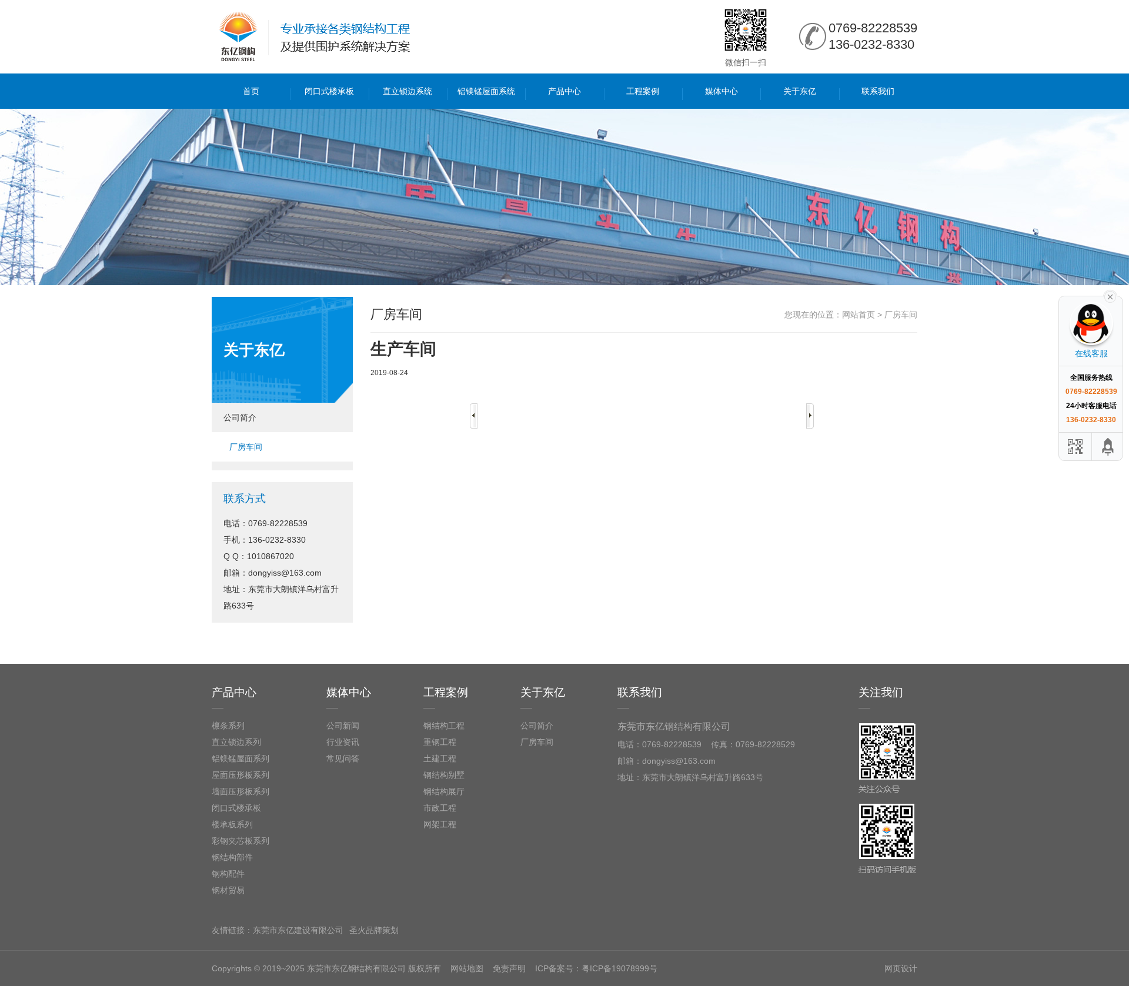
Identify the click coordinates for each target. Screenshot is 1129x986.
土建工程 (439, 758)
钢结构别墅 (444, 775)
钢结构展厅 (444, 791)
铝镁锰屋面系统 (486, 91)
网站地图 (466, 968)
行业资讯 (342, 742)
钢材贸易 (228, 890)
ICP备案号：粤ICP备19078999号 (596, 968)
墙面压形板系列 (240, 791)
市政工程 (439, 808)
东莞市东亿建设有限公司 (298, 930)
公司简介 (239, 417)
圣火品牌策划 (374, 930)
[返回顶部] (1108, 446)
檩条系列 (228, 725)
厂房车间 (245, 447)
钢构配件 (228, 873)
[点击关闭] (1110, 296)
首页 (251, 91)
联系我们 (877, 91)
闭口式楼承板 (329, 91)
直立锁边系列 (236, 742)
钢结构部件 (232, 857)
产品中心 (564, 91)
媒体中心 (721, 91)
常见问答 (342, 758)
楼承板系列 (232, 824)
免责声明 (509, 968)
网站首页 (858, 314)
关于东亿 (799, 91)
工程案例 (642, 91)
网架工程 (439, 824)
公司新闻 (342, 725)
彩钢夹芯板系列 (240, 840)
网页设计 (900, 968)
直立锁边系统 (407, 91)
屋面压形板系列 (240, 775)
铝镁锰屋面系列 (240, 758)
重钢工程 (439, 742)
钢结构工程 (444, 725)
